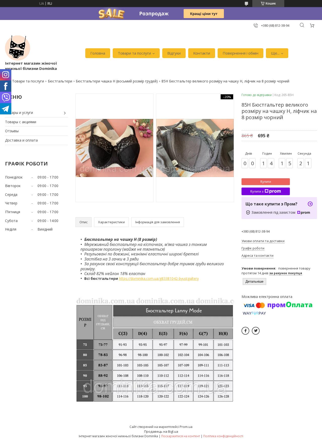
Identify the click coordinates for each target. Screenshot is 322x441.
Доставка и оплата (21, 140)
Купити (265, 182)
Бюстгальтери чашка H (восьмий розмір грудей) (117, 81)
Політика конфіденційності (223, 436)
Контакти (201, 53)
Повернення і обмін (240, 53)
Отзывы (12, 130)
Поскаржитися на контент (180, 436)
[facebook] (245, 331)
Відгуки (174, 53)
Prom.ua (186, 426)
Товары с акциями (20, 121)
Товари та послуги (134, 53)
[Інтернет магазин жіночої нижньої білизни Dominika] (17, 48)
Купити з (256, 191)
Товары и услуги (19, 112)
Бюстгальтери (60, 81)
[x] (256, 331)
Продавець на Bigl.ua (161, 431)
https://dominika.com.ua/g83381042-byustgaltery (159, 278)
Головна (97, 53)
